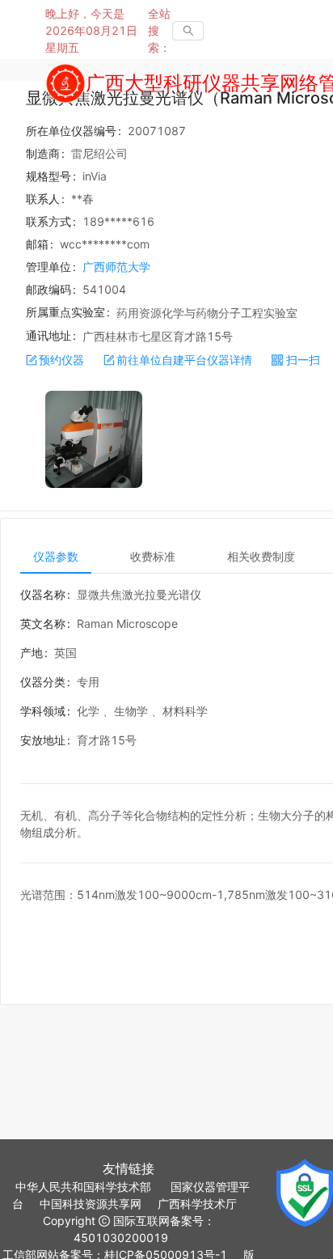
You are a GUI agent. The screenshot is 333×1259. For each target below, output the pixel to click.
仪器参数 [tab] (55, 556)
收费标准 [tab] (152, 556)
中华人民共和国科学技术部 (83, 1186)
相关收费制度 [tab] (261, 556)
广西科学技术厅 (197, 1203)
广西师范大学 (116, 266)
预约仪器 (61, 360)
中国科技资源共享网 (90, 1203)
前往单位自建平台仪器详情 (184, 360)
